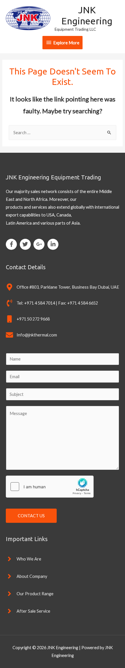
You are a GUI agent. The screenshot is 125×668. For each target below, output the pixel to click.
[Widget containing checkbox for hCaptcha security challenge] (50, 487)
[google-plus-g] (40, 244)
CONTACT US (31, 515)
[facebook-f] (12, 244)
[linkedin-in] (53, 244)
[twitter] (26, 244)
